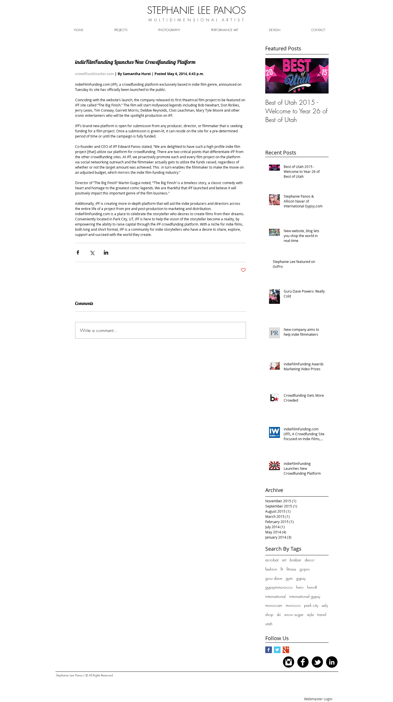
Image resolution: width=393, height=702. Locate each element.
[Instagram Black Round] (288, 662)
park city (311, 605)
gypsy (301, 578)
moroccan (273, 605)
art (284, 559)
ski (279, 614)
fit (282, 569)
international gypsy (304, 596)
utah (268, 623)
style (310, 614)
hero (300, 587)
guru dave (273, 578)
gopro (304, 569)
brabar (295, 559)
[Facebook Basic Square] (268, 649)
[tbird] (317, 662)
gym (289, 578)
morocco (293, 605)
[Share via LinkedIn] (106, 252)
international (275, 596)
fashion (271, 569)
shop (269, 614)
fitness (291, 569)
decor (309, 559)
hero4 (312, 587)
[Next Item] (319, 75)
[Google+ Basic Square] (286, 649)
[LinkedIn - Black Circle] (331, 662)
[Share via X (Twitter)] (92, 252)
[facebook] (303, 662)
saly (325, 605)
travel (321, 614)
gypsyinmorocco (279, 587)
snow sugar (294, 614)
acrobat (271, 559)
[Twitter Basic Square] (277, 649)
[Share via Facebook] (78, 252)
